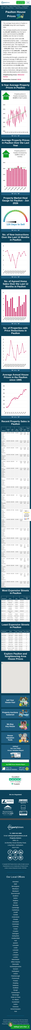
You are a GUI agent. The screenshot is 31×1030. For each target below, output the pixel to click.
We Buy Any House (15, 1019)
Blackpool (15, 891)
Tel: (15, 833)
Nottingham (15, 971)
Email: (15, 835)
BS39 (19, 79)
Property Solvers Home (14, 6)
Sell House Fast (6, 1019)
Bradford (15, 896)
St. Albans (15, 999)
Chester (15, 919)
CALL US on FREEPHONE (20, 3)
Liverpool (15, 955)
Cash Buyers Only (15, 1021)
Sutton (15, 1004)
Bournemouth (15, 893)
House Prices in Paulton (22, 8)
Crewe (15, 929)
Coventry (15, 926)
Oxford (15, 973)
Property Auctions (24, 1021)
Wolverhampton (15, 1009)
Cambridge (15, 907)
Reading (15, 983)
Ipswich (15, 943)
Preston (15, 981)
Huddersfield (16, 938)
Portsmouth (15, 978)
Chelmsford (15, 917)
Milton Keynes (15, 962)
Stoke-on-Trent (15, 997)
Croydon (15, 931)
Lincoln (15, 952)
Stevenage (15, 995)
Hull (15, 940)
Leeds (15, 947)
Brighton (15, 900)
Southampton (15, 992)
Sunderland (15, 1002)
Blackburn (15, 889)
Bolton (16, 898)
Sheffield (15, 988)
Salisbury (15, 985)
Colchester (15, 924)
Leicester (15, 950)
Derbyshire (15, 936)
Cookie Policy (20, 1023)
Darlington (15, 933)
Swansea (15, 1006)
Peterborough (15, 976)
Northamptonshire (15, 966)
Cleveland (15, 922)
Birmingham (15, 886)
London (15, 957)
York (15, 1011)
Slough (15, 990)
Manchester (15, 959)
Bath (15, 884)
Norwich (15, 969)
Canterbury (15, 910)
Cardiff (15, 912)
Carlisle (15, 914)
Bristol (15, 903)
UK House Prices (9, 8)
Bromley (15, 905)
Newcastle (15, 964)
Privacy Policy (5, 1023)
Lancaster (15, 945)
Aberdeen (15, 881)
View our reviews (27, 515)
